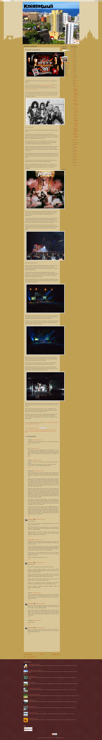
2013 (73, 73)
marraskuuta (75, 80)
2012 (73, 75)
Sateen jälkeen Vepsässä (32, 712)
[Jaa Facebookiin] (44, 428)
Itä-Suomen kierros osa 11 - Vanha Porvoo (35, 670)
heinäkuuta (75, 144)
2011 (73, 165)
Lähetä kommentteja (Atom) (31, 656)
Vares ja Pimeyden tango (75, 115)
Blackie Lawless (40, 429)
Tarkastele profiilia (65, 75)
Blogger (63, 737)
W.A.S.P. (50, 431)
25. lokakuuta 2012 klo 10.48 (39, 470)
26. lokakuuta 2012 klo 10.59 (40, 562)
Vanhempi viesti (56, 654)
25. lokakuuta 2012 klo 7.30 (34, 448)
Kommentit (27, 730)
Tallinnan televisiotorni (75, 100)
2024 (73, 52)
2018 (73, 64)
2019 (73, 62)
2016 (73, 68)
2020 (73, 60)
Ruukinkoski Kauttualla (32, 676)
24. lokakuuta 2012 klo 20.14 (37, 439)
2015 (73, 70)
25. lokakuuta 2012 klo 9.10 (37, 460)
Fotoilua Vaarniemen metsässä (75, 93)
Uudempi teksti (27, 654)
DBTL (44, 429)
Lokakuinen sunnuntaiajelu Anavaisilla (75, 125)
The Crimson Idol (42, 431)
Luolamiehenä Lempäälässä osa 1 (75, 120)
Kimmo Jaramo (31, 519)
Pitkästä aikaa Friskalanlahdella (34, 694)
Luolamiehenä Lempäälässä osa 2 (75, 111)
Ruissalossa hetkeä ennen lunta (75, 89)
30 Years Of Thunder (32, 429)
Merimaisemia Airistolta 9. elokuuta (34, 688)
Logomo (37, 431)
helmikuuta (75, 159)
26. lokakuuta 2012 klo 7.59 (38, 539)
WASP (53, 431)
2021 (73, 58)
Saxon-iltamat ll (75, 86)
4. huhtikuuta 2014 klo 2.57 (36, 620)
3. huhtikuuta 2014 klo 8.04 (40, 603)
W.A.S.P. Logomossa (75, 97)
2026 (73, 48)
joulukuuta (75, 77)
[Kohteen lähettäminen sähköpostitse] (41, 428)
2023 (73, 54)
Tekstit (26, 728)
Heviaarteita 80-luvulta (32, 706)
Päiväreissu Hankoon (32, 682)
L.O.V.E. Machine (32, 431)
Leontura (53, 737)
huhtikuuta (75, 153)
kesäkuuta (75, 147)
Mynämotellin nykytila (32, 700)
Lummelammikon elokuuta (33, 718)
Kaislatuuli (38, 6)
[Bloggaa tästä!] (42, 428)
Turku (47, 431)
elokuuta (75, 142)
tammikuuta (75, 162)
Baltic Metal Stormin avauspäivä (34, 664)
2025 (73, 50)
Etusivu (42, 654)
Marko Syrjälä (30, 539)
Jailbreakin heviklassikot (75, 104)
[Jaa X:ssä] (43, 428)
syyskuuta (75, 139)
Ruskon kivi (75, 107)
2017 (73, 66)
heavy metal (48, 429)
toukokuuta (75, 150)
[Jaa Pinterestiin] (45, 428)
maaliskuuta (75, 156)
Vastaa (29, 444)
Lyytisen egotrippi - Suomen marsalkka (75, 130)
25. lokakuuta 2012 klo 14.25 (40, 519)
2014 (73, 71)
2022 (73, 56)
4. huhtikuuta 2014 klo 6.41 (40, 627)
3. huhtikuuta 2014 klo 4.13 (36, 592)
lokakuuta (75, 83)
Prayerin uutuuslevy (75, 134)
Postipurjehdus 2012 (75, 136)
